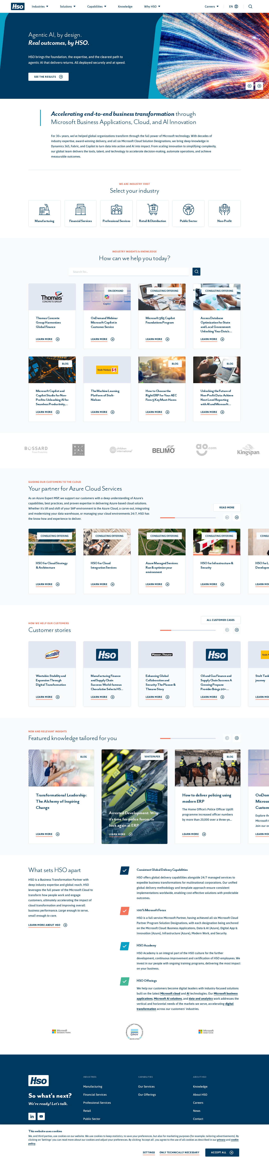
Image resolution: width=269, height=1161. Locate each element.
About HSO (200, 1094)
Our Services (146, 1086)
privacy (221, 1139)
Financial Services (95, 1094)
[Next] (259, 86)
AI (188, 993)
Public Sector (91, 1118)
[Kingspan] (228, 450)
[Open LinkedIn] (32, 1116)
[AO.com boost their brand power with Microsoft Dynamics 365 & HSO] (185, 450)
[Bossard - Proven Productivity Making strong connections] (15, 450)
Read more (227, 507)
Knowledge (200, 1086)
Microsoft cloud (170, 993)
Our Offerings (147, 1094)
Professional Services (97, 1102)
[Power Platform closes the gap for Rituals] (57, 450)
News (196, 1110)
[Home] (18, 6)
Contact (198, 1118)
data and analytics (201, 998)
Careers (198, 1102)
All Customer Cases (221, 620)
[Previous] (249, 86)
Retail (87, 1110)
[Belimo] (143, 450)
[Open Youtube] (41, 1116)
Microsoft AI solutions (168, 998)
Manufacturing (92, 1086)
